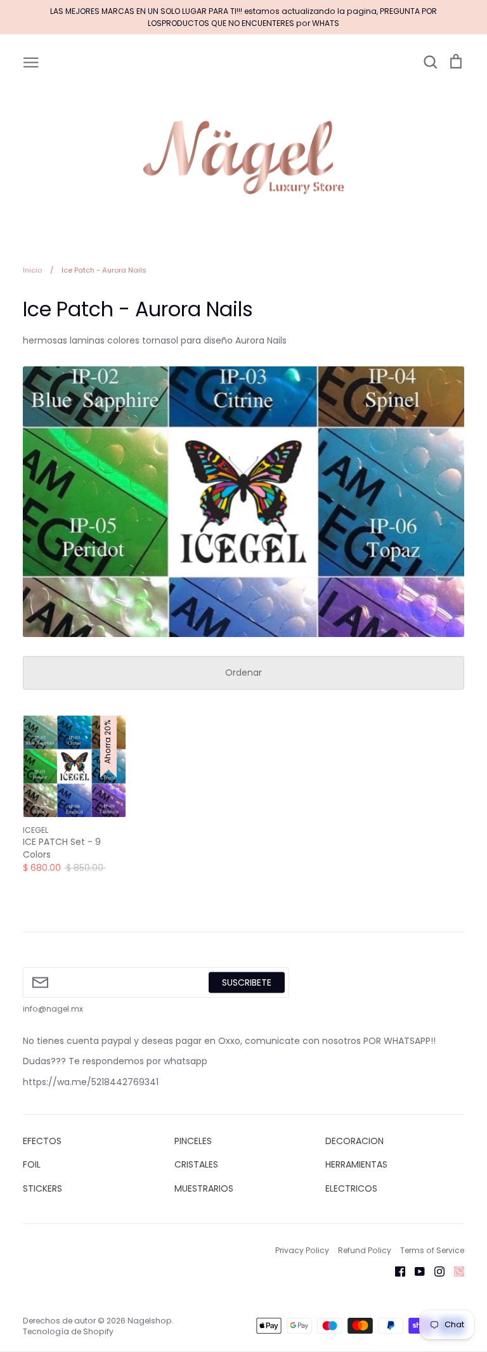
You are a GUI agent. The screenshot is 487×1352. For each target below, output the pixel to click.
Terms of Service (432, 1250)
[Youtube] (415, 1271)
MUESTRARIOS (203, 1188)
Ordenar (243, 672)
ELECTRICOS (351, 1188)
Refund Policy (364, 1250)
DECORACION (354, 1141)
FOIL (32, 1164)
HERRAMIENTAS (356, 1164)
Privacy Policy (302, 1250)
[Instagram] (435, 1271)
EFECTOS (42, 1141)
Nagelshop (149, 1320)
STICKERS (42, 1188)
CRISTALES (196, 1164)
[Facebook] (395, 1271)
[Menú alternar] (31, 61)
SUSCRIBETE (246, 981)
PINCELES (193, 1141)
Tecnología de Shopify (68, 1331)
